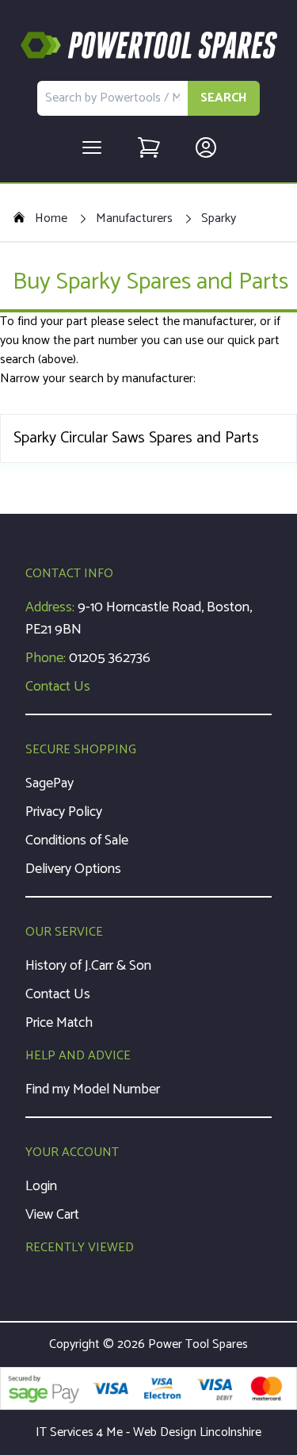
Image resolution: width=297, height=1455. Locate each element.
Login (41, 1186)
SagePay (49, 783)
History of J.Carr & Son (88, 966)
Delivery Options (73, 869)
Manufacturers (134, 218)
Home (51, 218)
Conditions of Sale (76, 840)
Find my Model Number (92, 1089)
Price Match (59, 1023)
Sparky (218, 218)
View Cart (52, 1215)
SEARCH (223, 98)
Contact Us (57, 687)
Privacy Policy (63, 812)
